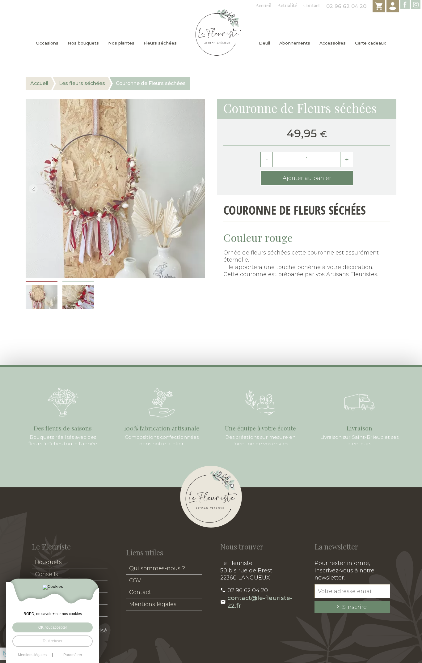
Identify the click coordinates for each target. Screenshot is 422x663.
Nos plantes (121, 43)
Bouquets (48, 562)
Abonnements (294, 43)
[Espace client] (392, 6)
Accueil (264, 5)
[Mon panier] (379, 6)
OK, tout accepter (52, 627)
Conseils (46, 574)
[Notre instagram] (415, 4)
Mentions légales (152, 604)
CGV (135, 580)
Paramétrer (72, 655)
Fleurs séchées (160, 43)
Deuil (264, 43)
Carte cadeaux (370, 43)
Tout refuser (52, 641)
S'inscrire (354, 607)
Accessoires (332, 43)
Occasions (47, 43)
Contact (311, 5)
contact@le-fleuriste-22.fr (259, 601)
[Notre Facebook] (405, 4)
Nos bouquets (83, 43)
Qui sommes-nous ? (157, 568)
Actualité (287, 5)
